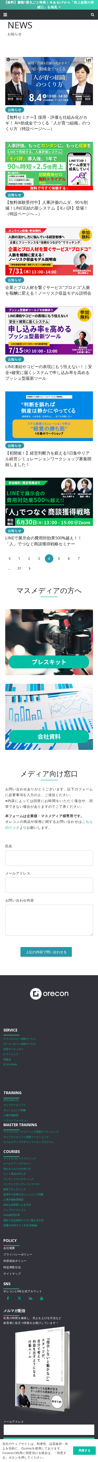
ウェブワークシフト (14, 1105)
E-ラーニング (10, 1054)
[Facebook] (8, 1298)
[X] (19, 1298)
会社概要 (9, 1248)
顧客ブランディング (14, 1189)
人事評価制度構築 (13, 1199)
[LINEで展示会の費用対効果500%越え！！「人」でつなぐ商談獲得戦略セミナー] (49, 512)
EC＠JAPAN (10, 1064)
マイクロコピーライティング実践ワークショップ (31, 1131)
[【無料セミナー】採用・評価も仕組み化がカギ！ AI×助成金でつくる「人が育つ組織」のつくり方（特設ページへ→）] (49, 94)
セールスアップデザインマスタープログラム (28, 1142)
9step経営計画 (11, 1215)
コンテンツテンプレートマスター (22, 1184)
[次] (29, 568)
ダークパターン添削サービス (19, 1043)
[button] (5, 14)
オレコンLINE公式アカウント (22, 1291)
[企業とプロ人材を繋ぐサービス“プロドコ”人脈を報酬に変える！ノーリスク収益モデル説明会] (49, 261)
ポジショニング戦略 (14, 1110)
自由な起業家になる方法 (17, 1204)
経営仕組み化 (10, 1100)
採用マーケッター (13, 1049)
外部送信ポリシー (15, 1261)
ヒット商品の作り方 (14, 1173)
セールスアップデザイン (17, 1163)
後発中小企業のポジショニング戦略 (23, 1194)
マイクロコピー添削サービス (19, 1038)
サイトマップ (12, 1273)
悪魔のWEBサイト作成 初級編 (20, 1225)
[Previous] (9, 558)
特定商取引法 (12, 1267)
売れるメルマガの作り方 (17, 1168)
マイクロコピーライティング (19, 1158)
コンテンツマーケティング (18, 1179)
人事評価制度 (10, 1115)
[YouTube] (41, 1298)
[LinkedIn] (30, 1298)
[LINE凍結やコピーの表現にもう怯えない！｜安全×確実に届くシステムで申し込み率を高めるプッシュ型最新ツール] (49, 343)
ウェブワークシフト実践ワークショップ (26, 1137)
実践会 (7, 1059)
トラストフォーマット (15, 1120)
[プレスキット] (49, 642)
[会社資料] (49, 717)
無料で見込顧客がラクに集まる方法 (23, 1220)
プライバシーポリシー (18, 1254)
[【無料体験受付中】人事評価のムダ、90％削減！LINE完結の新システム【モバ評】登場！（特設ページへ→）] (49, 179)
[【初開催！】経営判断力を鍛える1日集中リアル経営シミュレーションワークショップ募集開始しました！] (49, 429)
